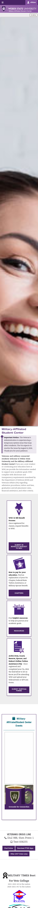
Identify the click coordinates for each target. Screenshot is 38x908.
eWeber (33, 2)
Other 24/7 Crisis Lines (19, 854)
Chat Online (8, 848)
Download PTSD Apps (25, 848)
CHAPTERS (19, 593)
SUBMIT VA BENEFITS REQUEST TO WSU (19, 546)
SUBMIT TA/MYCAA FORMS (19, 690)
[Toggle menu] (2, 2)
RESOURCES (19, 631)
